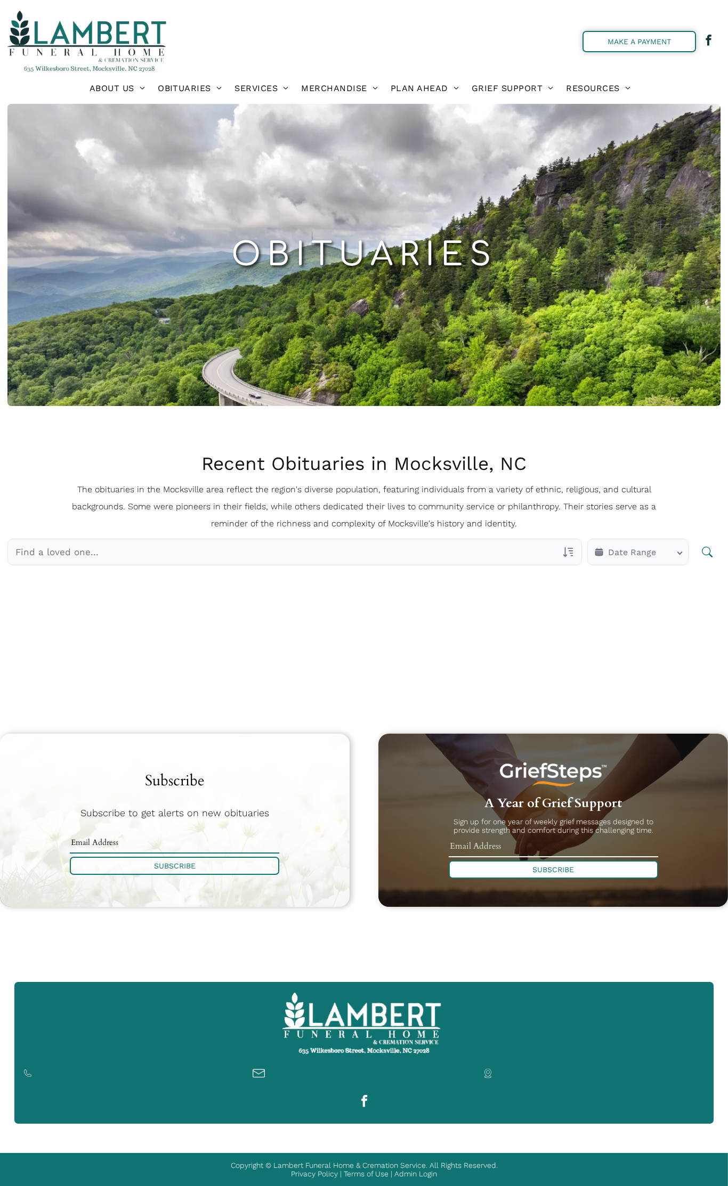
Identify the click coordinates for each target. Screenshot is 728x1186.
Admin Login (415, 1173)
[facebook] (708, 42)
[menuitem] (117, 88)
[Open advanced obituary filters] (568, 552)
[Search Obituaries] (707, 552)
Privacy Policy (314, 1173)
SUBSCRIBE (175, 866)
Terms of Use (366, 1173)
